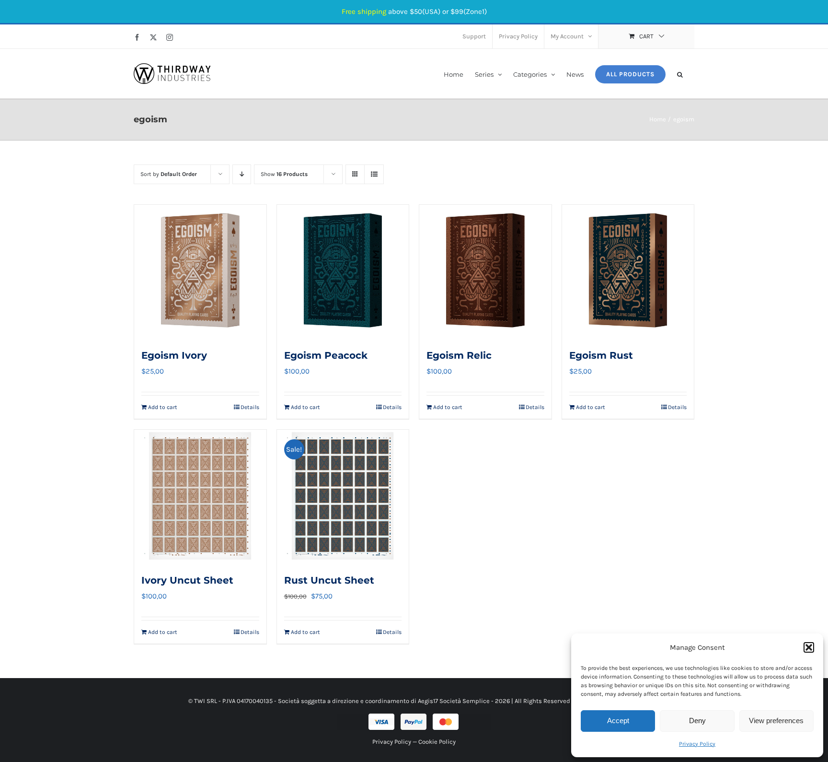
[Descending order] (241, 174)
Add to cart (162, 407)
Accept (618, 720)
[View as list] (374, 174)
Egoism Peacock (326, 355)
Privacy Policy (697, 743)
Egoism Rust (601, 355)
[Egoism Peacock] (343, 271)
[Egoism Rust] (628, 271)
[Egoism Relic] (485, 271)
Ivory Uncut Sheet (187, 580)
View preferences (776, 720)
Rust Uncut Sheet (329, 580)
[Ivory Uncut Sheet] (200, 496)
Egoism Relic (459, 355)
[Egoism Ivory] (200, 271)
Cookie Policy (437, 741)
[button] (809, 647)
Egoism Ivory (174, 355)
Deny (697, 720)
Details (250, 407)
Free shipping (364, 11)
